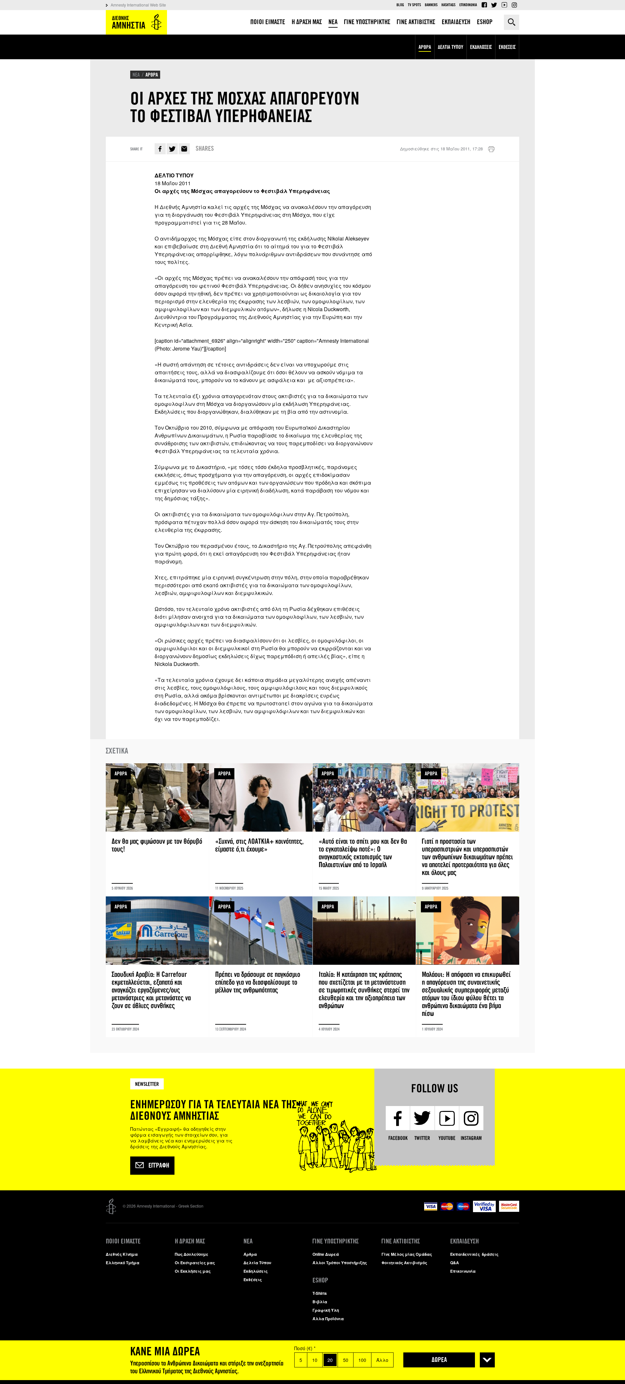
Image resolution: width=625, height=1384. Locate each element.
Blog (400, 5)
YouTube (504, 5)
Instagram (514, 5)
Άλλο (382, 1360)
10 (314, 1360)
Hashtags (448, 5)
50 (345, 1360)
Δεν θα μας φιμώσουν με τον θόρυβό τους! (157, 829)
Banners (431, 5)
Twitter (494, 5)
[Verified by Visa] (484, 1210)
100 (362, 1360)
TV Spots (414, 5)
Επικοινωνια (468, 5)
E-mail (184, 148)
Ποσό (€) (304, 1348)
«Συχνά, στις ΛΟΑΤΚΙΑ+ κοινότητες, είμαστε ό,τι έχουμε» (260, 829)
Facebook (484, 5)
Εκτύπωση (491, 149)
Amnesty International (136, 22)
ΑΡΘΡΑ (152, 75)
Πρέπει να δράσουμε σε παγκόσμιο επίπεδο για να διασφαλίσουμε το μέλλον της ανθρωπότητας (260, 966)
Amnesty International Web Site (138, 4)
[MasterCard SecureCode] (509, 1210)
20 (330, 1360)
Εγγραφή (158, 1165)
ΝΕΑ (136, 75)
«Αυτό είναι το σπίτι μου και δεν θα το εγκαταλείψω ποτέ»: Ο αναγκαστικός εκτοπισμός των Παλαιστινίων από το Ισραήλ (364, 829)
